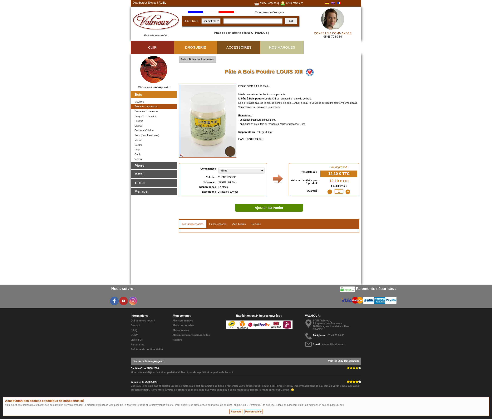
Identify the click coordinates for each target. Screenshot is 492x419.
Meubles (139, 101)
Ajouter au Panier (269, 208)
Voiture (138, 159)
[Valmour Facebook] (114, 301)
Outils (138, 154)
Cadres (138, 125)
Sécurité (256, 224)
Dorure (138, 144)
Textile (140, 183)
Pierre (139, 165)
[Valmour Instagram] (132, 301)
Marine (138, 140)
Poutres (139, 120)
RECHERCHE (191, 21)
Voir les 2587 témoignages (343, 360)
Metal (139, 174)
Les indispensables (192, 224)
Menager (142, 191)
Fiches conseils (218, 224)
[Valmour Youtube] (123, 301)
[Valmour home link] (156, 21)
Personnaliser (253, 411)
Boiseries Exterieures (146, 111)
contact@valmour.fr (333, 344)
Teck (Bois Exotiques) (147, 135)
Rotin (137, 149)
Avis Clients (239, 224)
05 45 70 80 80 (332, 36)
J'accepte (235, 411)
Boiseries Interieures (146, 106)
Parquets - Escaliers (146, 116)
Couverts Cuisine (144, 130)
